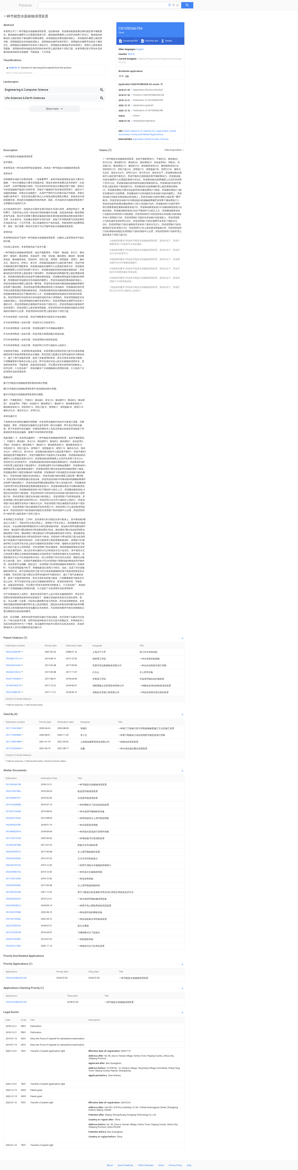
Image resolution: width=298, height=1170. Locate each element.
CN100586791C (13, 798)
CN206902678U (13, 824)
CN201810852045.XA (16, 978)
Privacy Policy (175, 1165)
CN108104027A (14, 685)
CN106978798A (13, 845)
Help (189, 1165)
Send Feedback (125, 1165)
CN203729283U (13, 939)
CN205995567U (13, 851)
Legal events (162, 131)
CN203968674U (13, 872)
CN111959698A (14, 735)
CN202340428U (13, 858)
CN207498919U (14, 692)
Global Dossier (152, 139)
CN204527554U (13, 818)
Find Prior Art (151, 40)
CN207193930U (14, 678)
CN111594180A (14, 728)
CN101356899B (13, 804)
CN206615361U (14, 672)
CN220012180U (13, 945)
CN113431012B (13, 838)
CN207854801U (13, 905)
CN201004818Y (13, 652)
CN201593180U (13, 791)
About (110, 1165)
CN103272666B (13, 811)
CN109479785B (13, 912)
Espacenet (138, 139)
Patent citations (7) (133, 131)
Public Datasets (145, 1165)
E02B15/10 (14, 67)
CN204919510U (13, 865)
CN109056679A (13, 784)
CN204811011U (14, 658)
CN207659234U (13, 925)
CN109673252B (13, 892)
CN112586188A (14, 741)
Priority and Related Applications (147, 134)
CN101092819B (13, 932)
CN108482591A (13, 831)
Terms (161, 1165)
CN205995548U (13, 885)
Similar (168, 40)
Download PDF (130, 40)
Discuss (164, 139)
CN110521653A (13, 878)
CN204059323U (13, 898)
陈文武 (131, 54)
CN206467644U (14, 665)
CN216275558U (13, 919)
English (140, 49)
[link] (38, 67)
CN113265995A (14, 748)
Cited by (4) (149, 131)
